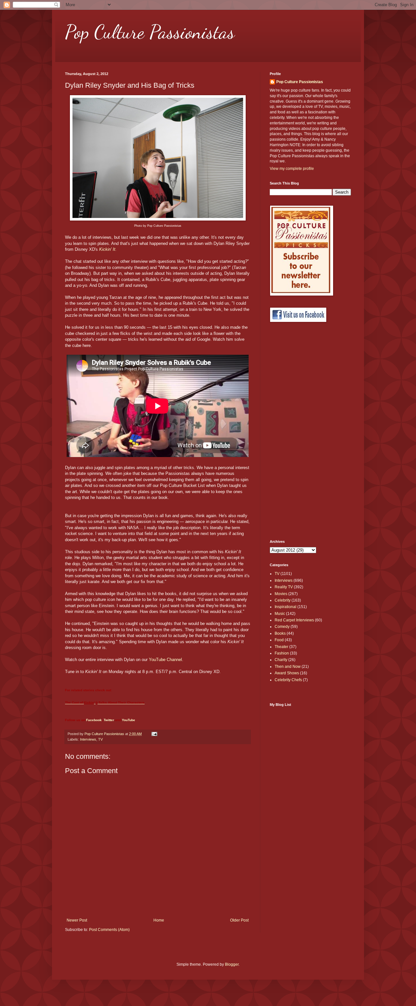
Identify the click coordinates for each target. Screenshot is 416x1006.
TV (100, 739)
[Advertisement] (296, 431)
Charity (281, 659)
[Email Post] (154, 734)
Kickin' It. (108, 249)
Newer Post (77, 920)
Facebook (94, 720)
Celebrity (283, 600)
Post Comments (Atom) (109, 929)
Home (158, 920)
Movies (281, 594)
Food (279, 640)
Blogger (232, 964)
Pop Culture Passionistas (150, 32)
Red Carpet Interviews (294, 620)
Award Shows (287, 673)
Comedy (282, 626)
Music (280, 613)
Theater (281, 646)
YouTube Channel (165, 659)
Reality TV (284, 587)
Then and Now (288, 666)
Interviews (88, 739)
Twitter (109, 720)
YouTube (128, 720)
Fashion (282, 653)
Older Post (239, 920)
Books (280, 633)
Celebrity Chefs (288, 680)
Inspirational (285, 607)
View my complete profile (292, 168)
